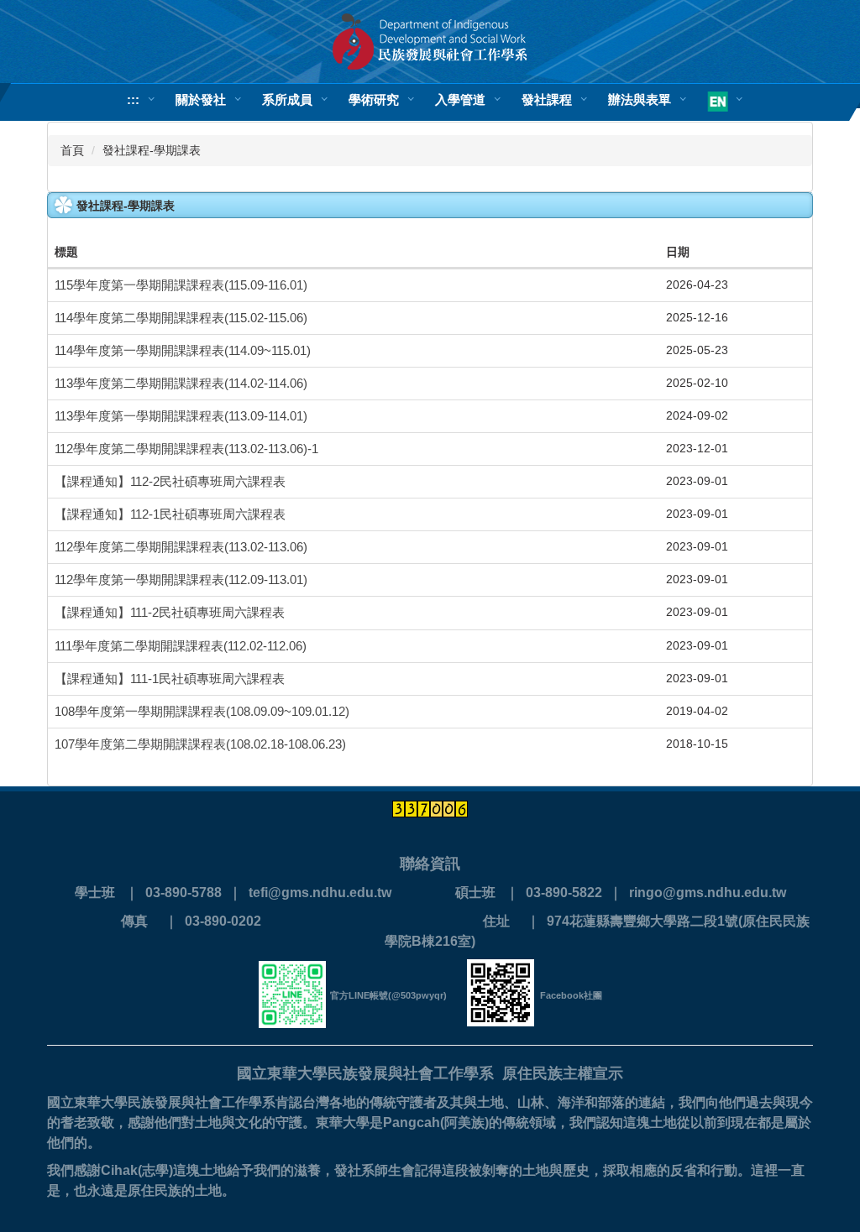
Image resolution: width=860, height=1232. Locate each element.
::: (133, 99)
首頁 (72, 150)
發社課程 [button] (547, 99)
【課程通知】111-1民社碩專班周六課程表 (170, 679)
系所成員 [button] (287, 99)
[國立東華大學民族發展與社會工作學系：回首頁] (430, 41)
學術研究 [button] (374, 99)
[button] (720, 102)
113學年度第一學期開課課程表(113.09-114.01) (181, 416)
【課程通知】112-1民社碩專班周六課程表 (170, 514)
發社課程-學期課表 (151, 150)
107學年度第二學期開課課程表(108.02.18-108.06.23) (200, 744)
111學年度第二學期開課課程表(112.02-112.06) (181, 646)
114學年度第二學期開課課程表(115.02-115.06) (181, 318)
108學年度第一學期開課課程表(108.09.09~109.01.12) (202, 711)
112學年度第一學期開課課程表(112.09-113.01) (181, 580)
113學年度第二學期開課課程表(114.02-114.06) (181, 383)
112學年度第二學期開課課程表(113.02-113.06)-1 (186, 449)
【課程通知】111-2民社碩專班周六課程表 (170, 612)
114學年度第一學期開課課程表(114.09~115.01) (183, 351)
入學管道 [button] (460, 99)
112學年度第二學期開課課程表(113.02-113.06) (181, 547)
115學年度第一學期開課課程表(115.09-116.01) (181, 285)
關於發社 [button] (201, 99)
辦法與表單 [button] (639, 99)
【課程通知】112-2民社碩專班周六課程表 (170, 481)
